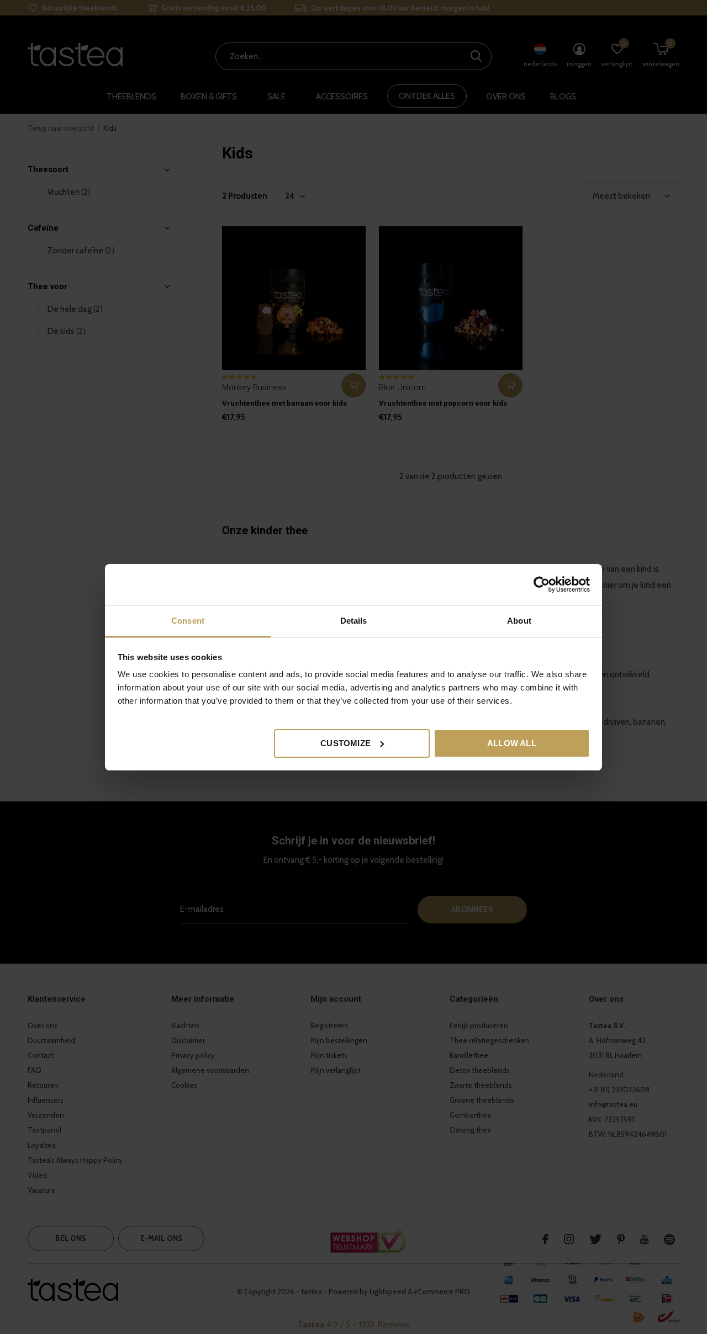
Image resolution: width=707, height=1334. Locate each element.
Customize (345, 742)
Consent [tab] (187, 620)
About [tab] (519, 620)
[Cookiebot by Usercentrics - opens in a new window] (541, 584)
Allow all (511, 742)
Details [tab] (353, 620)
